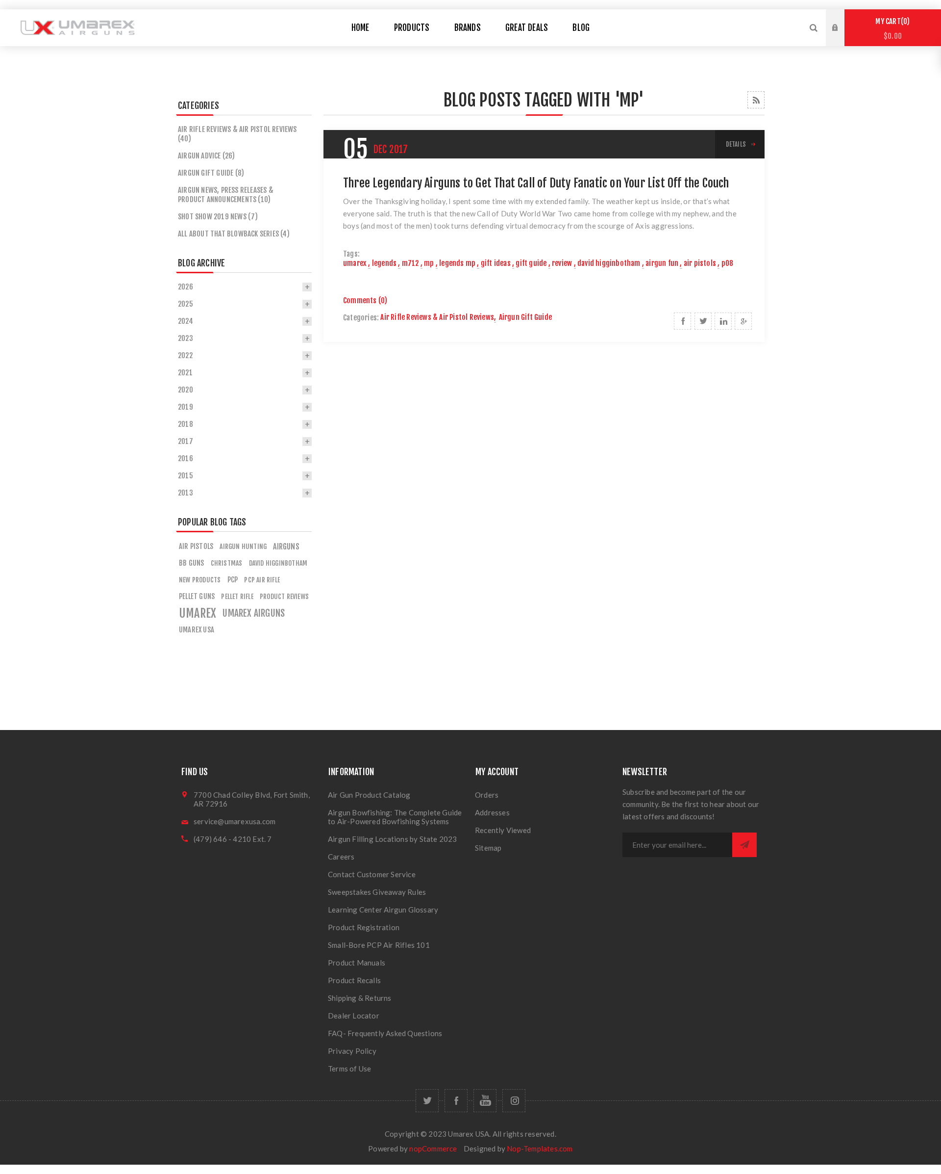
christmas (227, 563)
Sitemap (488, 847)
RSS (756, 99)
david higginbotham (609, 263)
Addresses (492, 812)
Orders (486, 794)
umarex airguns (254, 613)
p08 (727, 263)
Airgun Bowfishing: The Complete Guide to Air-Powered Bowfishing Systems (395, 817)
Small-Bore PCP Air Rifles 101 (379, 944)
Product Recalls (354, 980)
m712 (410, 263)
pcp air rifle (262, 579)
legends (384, 263)
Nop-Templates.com (539, 1148)
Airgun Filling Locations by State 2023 (392, 839)
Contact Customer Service (372, 874)
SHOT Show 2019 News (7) (218, 216)
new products (200, 579)
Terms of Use (349, 1068)
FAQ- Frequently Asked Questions (385, 1033)
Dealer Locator (353, 1015)
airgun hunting (243, 546)
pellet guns (197, 596)
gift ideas (496, 263)
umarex (355, 263)
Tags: (351, 254)
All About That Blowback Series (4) (234, 233)
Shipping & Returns (360, 997)
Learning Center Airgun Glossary (383, 909)
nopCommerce (433, 1148)
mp (429, 263)
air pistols (700, 263)
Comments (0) (365, 300)
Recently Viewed (503, 830)
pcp (232, 579)
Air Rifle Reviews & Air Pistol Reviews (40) (237, 134)
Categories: (361, 317)
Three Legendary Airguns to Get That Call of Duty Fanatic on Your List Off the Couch (536, 183)
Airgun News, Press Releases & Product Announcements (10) (225, 194)
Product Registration (363, 927)
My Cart (891, 29)
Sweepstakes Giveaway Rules (377, 891)
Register (842, 37)
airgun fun (661, 263)
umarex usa (196, 629)
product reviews (284, 596)
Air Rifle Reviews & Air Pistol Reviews (437, 317)
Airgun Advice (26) (206, 155)
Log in (842, 19)
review (562, 263)
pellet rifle (237, 596)
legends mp (457, 263)
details (736, 144)
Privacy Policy (352, 1050)
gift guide (531, 263)
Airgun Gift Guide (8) (211, 173)
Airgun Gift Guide (525, 317)
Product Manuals (356, 962)
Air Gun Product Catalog (369, 794)
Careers (341, 856)
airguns (286, 546)
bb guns (191, 563)
